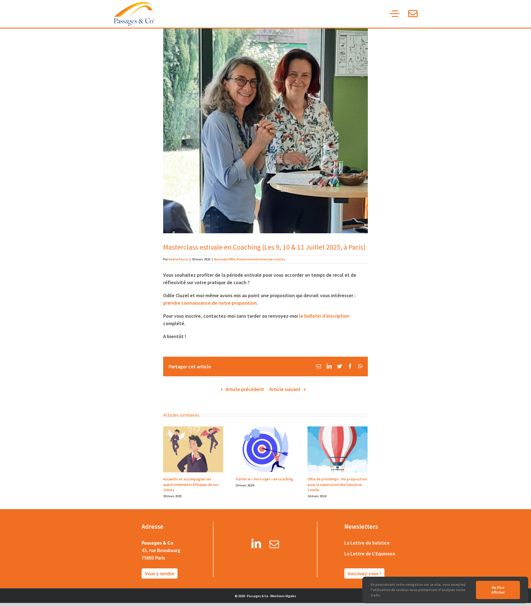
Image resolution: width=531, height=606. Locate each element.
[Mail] (274, 545)
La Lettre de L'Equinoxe (369, 553)
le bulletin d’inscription (324, 316)
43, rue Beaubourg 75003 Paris (161, 554)
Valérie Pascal (178, 259)
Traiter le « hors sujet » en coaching (264, 479)
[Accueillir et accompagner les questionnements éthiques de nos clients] (193, 449)
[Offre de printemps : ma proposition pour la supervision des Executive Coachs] (338, 449)
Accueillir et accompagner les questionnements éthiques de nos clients (191, 484)
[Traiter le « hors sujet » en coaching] (265, 449)
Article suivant (285, 389)
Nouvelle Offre (224, 259)
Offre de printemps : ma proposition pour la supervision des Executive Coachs (337, 484)
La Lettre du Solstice (367, 543)
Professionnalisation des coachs (261, 259)
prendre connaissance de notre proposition (210, 303)
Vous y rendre (159, 573)
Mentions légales (283, 596)
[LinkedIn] (256, 545)
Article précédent (245, 389)
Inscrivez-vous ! (364, 573)
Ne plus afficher (498, 590)
